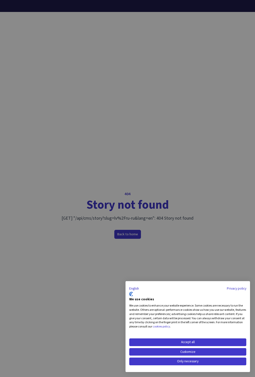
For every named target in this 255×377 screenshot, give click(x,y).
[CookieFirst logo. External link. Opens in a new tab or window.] (131, 294)
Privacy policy (236, 288)
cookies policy (161, 326)
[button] (134, 289)
